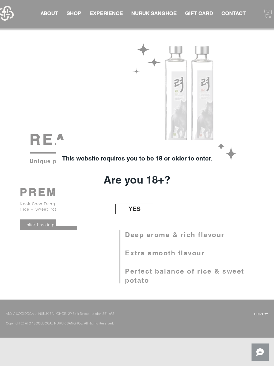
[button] (134, 209)
